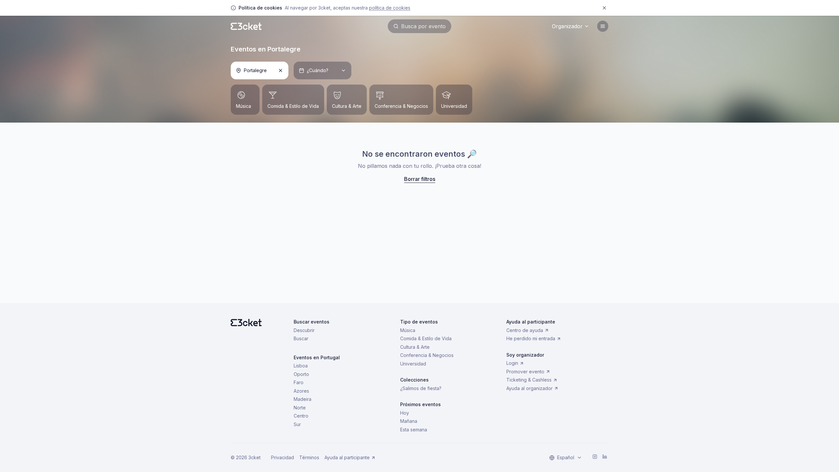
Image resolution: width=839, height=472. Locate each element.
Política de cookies (389, 7)
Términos (309, 457)
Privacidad (282, 457)
